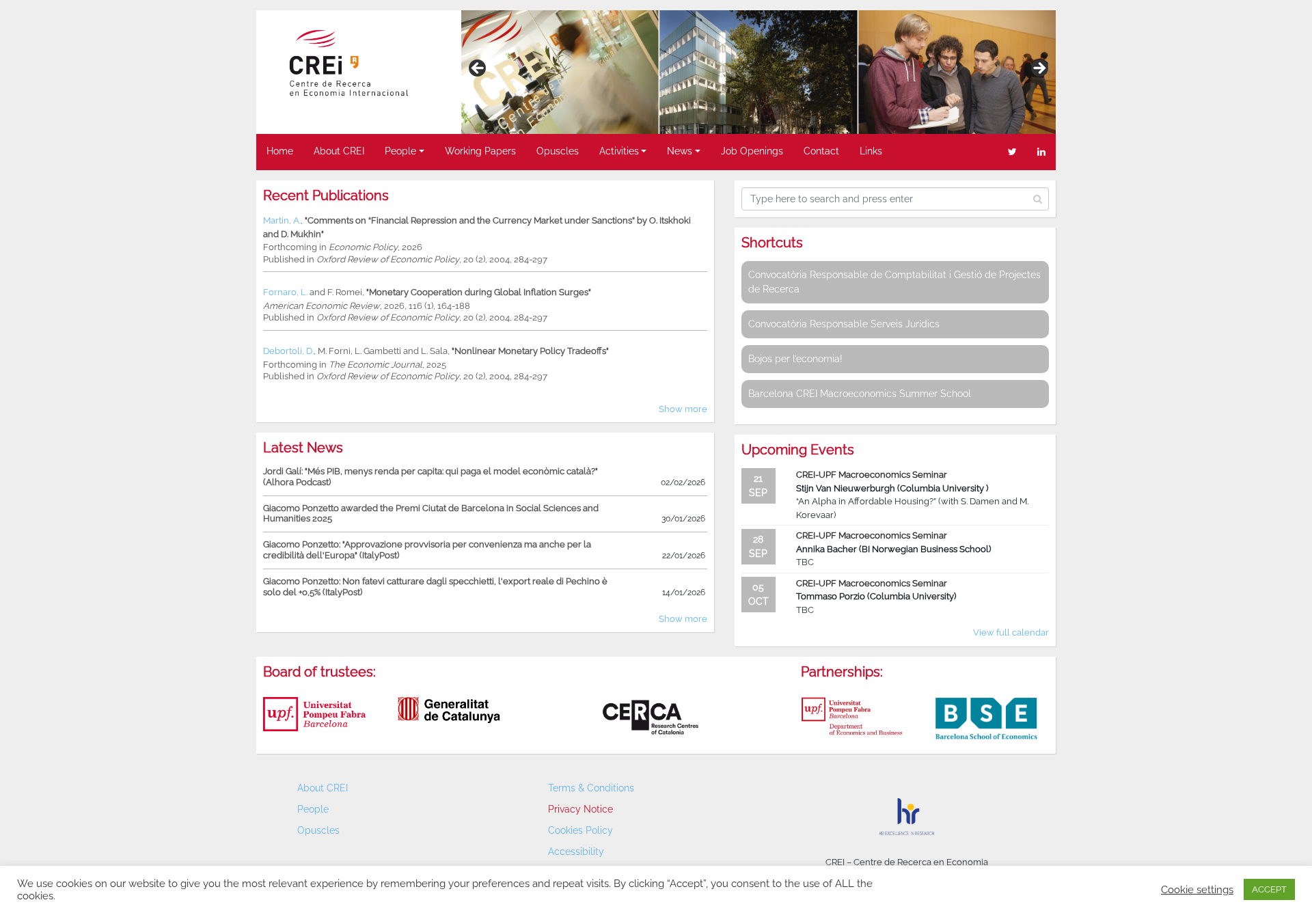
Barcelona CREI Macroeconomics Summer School (859, 393)
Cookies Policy (580, 830)
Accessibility (576, 851)
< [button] (478, 69)
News (679, 151)
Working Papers (480, 151)
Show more (683, 409)
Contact (821, 151)
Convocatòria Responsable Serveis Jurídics (844, 323)
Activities (619, 151)
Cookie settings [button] (1197, 889)
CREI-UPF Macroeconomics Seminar (871, 474)
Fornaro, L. (285, 292)
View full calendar (1011, 632)
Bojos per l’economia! (795, 358)
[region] (758, 72)
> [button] (1038, 69)
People (400, 151)
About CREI (339, 151)
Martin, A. (282, 220)
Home (279, 151)
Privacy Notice (580, 809)
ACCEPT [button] (1269, 889)
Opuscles (557, 151)
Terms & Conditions (591, 787)
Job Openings (752, 151)
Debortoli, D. (288, 351)
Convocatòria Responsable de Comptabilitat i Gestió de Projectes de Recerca (894, 282)
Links (871, 151)
